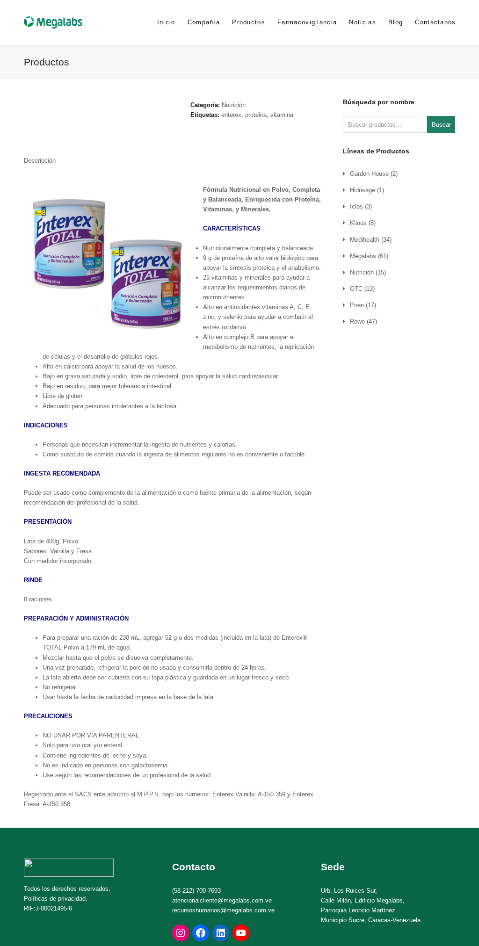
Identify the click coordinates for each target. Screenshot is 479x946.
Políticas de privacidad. (55, 898)
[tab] (40, 161)
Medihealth (364, 239)
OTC (356, 288)
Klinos (358, 222)
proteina (256, 114)
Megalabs (363, 256)
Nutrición (234, 104)
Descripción (40, 160)
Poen (357, 305)
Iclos (356, 206)
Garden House (369, 173)
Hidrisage (362, 190)
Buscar (441, 124)
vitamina (281, 114)
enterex (231, 114)
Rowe (357, 321)
